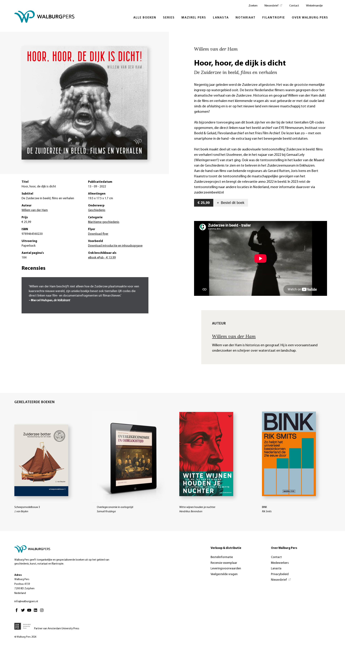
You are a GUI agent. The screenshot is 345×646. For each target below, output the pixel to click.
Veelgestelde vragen (224, 574)
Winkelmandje (314, 5)
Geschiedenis (96, 210)
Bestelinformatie (222, 557)
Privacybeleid (280, 574)
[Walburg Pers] (44, 17)
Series (169, 17)
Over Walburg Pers (310, 17)
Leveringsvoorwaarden (226, 568)
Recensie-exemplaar (224, 563)
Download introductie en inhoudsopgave (115, 245)
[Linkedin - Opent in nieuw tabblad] (36, 611)
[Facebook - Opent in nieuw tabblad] (17, 611)
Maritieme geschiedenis (103, 222)
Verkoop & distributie (226, 548)
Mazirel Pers (193, 17)
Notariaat (246, 17)
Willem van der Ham (234, 336)
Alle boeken (144, 17)
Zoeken (253, 5)
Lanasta (221, 17)
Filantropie (273, 17)
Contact (294, 5)
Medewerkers (280, 563)
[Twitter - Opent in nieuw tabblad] (24, 611)
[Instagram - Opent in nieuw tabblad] (43, 611)
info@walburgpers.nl (26, 601)
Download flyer (98, 233)
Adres (18, 575)
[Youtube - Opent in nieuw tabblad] (30, 611)
